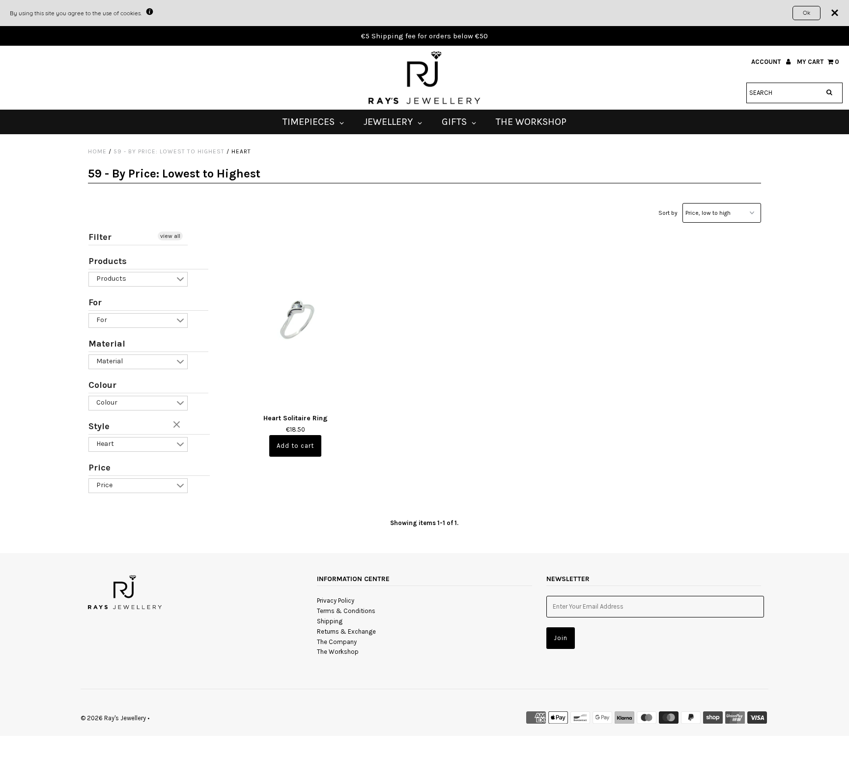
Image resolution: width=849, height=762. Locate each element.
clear (178, 425)
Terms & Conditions (346, 611)
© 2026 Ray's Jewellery (113, 718)
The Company (337, 641)
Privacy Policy (335, 600)
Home (97, 151)
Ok (806, 12)
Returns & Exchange (346, 631)
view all (170, 236)
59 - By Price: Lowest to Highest (169, 151)
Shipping (329, 621)
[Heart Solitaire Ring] (295, 318)
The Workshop (338, 651)
